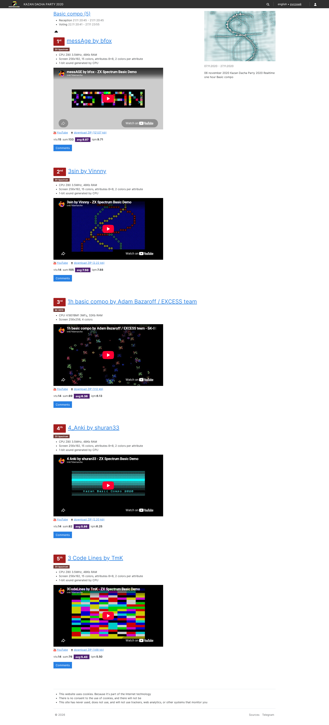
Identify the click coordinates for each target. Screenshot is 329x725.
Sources (254, 714)
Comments (63, 148)
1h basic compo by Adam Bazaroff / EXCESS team (132, 301)
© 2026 (60, 714)
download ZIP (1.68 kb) (89, 649)
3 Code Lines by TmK (95, 558)
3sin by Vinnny (87, 171)
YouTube (62, 132)
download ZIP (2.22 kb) (89, 263)
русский (295, 4)
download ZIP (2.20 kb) (89, 519)
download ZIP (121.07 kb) (90, 132)
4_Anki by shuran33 (93, 427)
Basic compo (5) (71, 14)
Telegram (268, 714)
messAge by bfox (89, 40)
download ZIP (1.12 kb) (88, 389)
